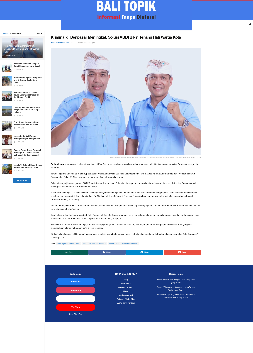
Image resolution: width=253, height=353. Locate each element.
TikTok (75, 298)
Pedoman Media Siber (125, 299)
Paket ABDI (114, 243)
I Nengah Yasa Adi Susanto (94, 243)
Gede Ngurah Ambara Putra (68, 243)
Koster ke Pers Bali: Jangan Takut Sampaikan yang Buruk (27, 64)
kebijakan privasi (126, 295)
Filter (38, 33)
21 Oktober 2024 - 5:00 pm (84, 42)
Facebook (76, 281)
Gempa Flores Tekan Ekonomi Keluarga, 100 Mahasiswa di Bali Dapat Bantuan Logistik (27, 152)
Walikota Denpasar (130, 243)
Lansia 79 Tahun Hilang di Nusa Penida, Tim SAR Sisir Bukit (28, 166)
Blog (126, 279)
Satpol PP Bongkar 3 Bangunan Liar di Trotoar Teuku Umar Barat (28, 80)
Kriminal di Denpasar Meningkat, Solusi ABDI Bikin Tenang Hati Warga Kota (21, 48)
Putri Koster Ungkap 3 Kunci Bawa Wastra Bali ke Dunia (26, 123)
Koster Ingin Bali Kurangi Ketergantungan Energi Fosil (27, 137)
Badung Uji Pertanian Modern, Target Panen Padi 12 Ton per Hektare (27, 109)
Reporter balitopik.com (60, 42)
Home (125, 291)
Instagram (76, 289)
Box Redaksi (126, 283)
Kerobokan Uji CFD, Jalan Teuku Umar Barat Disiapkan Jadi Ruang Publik (26, 94)
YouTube (75, 307)
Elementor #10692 (125, 287)
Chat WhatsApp (75, 314)
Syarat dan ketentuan (126, 302)
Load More (22, 180)
